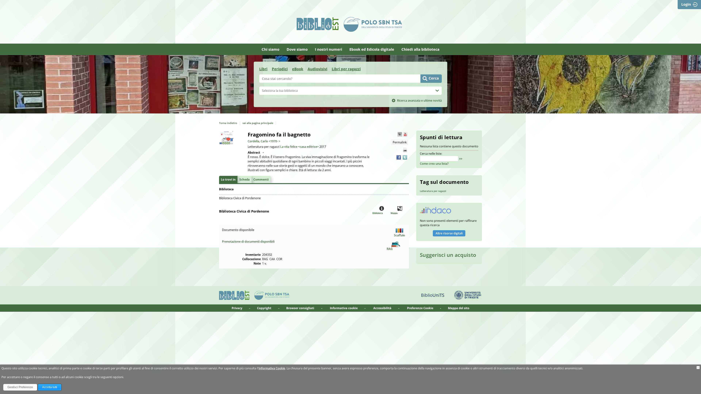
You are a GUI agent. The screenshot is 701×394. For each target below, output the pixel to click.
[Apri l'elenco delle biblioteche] (437, 90)
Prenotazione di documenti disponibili (248, 242)
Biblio (432, 295)
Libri (263, 68)
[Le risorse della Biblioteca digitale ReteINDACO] (435, 211)
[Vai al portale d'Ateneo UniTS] (467, 295)
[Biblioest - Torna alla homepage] (318, 23)
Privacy (237, 308)
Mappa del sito (458, 308)
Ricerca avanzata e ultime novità (419, 100)
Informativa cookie (344, 308)
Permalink (400, 142)
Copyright (264, 308)
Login (686, 4)
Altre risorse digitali (449, 233)
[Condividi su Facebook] (399, 157)
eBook (297, 68)
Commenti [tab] (261, 179)
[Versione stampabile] (405, 150)
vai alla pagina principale (257, 123)
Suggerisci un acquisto (448, 254)
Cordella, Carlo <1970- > (264, 141)
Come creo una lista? (434, 164)
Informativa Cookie (271, 368)
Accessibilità (382, 308)
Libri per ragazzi (346, 68)
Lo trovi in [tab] (228, 179)
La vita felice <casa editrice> (299, 147)
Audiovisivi (317, 68)
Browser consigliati (300, 308)
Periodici (280, 68)
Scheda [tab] (244, 179)
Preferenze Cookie (420, 308)
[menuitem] (270, 49)
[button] (400, 134)
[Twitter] (405, 157)
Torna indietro (228, 123)
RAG (390, 249)
